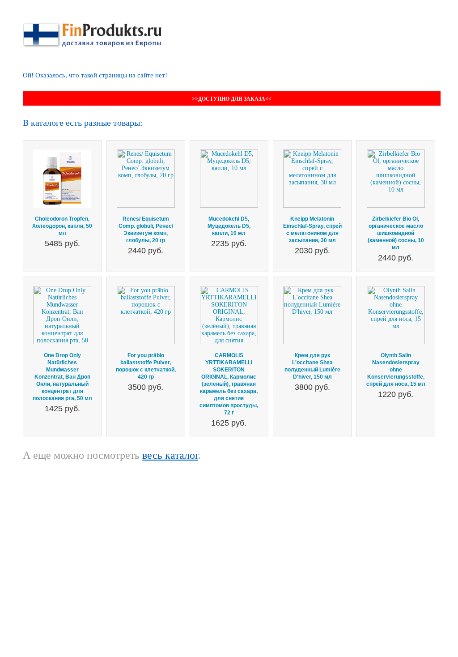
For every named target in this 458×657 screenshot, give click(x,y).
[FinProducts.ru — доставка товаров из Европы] (92, 26)
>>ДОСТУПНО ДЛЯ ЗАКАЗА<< (231, 99)
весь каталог (170, 455)
